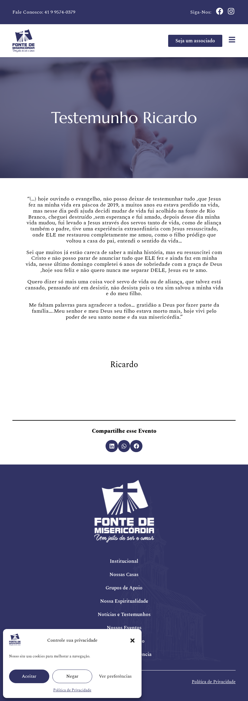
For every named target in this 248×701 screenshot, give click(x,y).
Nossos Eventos (124, 627)
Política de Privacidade (72, 690)
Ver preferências (115, 676)
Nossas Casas (124, 574)
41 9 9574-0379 (59, 12)
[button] (132, 640)
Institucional (124, 561)
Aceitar (29, 676)
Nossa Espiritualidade (124, 601)
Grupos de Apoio (124, 588)
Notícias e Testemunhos (124, 614)
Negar (72, 676)
